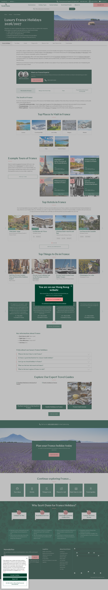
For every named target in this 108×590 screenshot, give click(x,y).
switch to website (54, 299)
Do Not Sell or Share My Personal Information (15, 583)
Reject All (15, 579)
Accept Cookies (15, 575)
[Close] (27, 558)
